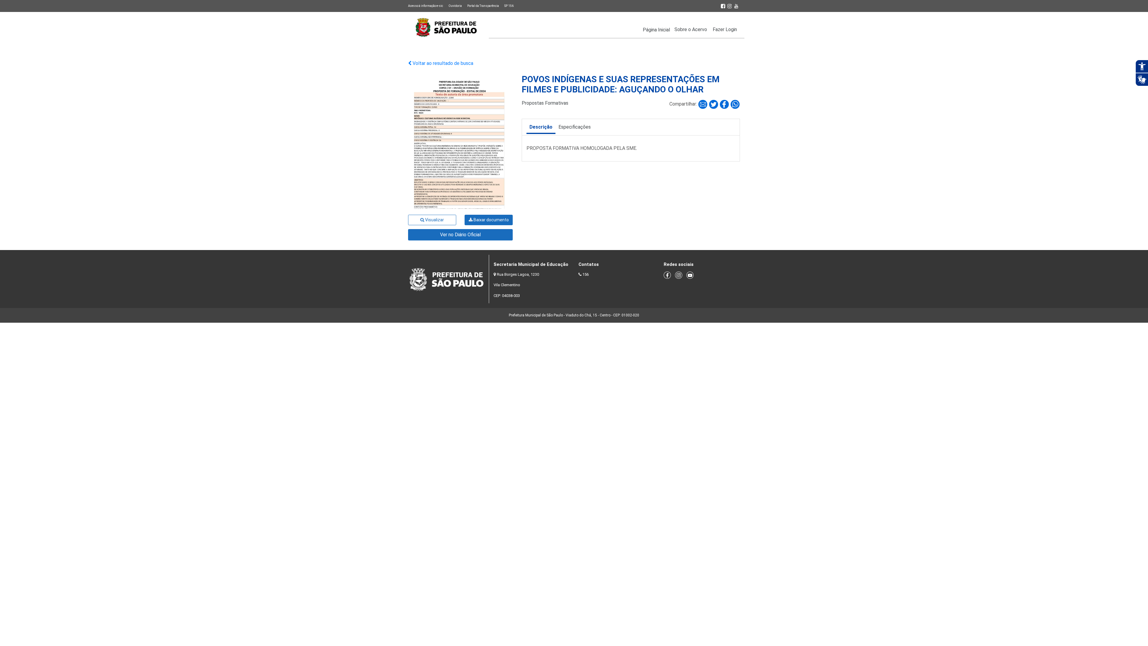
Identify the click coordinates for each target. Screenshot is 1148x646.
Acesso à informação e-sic (425, 5)
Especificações (574, 127)
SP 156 (509, 5)
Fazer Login (725, 29)
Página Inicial (656, 30)
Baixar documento (491, 219)
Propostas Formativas (545, 103)
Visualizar (434, 219)
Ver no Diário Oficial (460, 234)
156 (585, 274)
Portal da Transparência (483, 5)
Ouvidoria (455, 5)
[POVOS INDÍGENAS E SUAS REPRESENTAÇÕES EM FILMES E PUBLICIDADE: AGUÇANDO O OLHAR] (703, 104)
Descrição (540, 127)
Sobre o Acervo (690, 29)
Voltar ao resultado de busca (442, 63)
